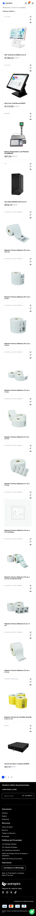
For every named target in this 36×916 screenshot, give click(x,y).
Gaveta (6, 725)
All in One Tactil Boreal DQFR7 (14, 103)
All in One (7, 16)
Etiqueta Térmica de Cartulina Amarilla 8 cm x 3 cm (17, 718)
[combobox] (13, 11)
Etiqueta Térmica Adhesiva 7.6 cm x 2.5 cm (16, 671)
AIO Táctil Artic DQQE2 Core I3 (15, 55)
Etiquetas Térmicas (16, 212)
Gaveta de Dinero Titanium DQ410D (16, 764)
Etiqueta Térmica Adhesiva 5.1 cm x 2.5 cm (16, 437)
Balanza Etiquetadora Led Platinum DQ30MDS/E (16, 152)
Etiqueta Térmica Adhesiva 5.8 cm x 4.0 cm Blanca (17, 531)
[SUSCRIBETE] (28, 801)
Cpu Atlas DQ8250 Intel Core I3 (15, 202)
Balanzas (7, 113)
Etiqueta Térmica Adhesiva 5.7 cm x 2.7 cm (17, 484)
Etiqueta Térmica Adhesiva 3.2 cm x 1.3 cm (17, 391)
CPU (5, 163)
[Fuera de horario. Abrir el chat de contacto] (32, 912)
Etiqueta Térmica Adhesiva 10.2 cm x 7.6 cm (17, 344)
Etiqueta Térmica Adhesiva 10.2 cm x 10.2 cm (17, 251)
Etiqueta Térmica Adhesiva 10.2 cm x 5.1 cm (17, 297)
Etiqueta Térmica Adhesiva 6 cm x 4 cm (17, 624)
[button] (30, 17)
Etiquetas (7, 212)
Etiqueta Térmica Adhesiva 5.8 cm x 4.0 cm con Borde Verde (17, 578)
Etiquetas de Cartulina (11, 679)
